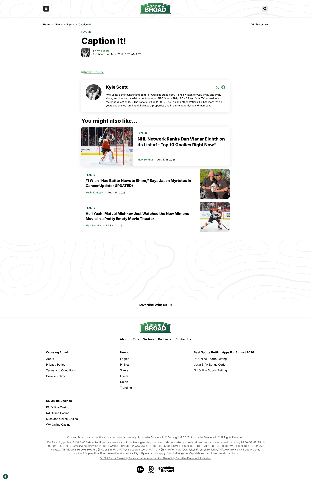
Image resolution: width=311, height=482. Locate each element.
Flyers (86, 31)
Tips (136, 339)
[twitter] (217, 87)
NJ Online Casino (57, 413)
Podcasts (164, 339)
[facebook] (223, 87)
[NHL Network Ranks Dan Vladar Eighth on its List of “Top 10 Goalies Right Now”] (107, 146)
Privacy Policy (55, 364)
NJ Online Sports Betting (210, 370)
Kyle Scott (103, 50)
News (124, 352)
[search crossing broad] (265, 9)
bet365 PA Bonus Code (210, 364)
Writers (148, 339)
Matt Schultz (145, 159)
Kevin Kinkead (94, 192)
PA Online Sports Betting (210, 359)
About (124, 339)
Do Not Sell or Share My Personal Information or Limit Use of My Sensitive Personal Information (155, 458)
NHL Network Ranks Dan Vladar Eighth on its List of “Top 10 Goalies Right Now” (181, 141)
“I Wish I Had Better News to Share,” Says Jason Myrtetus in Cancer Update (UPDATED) (138, 183)
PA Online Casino (57, 407)
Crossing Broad (57, 352)
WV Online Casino (58, 424)
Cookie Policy (55, 376)
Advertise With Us (152, 305)
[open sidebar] (46, 9)
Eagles (124, 359)
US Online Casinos (59, 401)
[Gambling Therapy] (166, 469)
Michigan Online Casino (62, 419)
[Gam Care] (151, 469)
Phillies (124, 364)
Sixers (124, 370)
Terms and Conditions (61, 370)
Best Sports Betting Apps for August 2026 (224, 352)
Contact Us (183, 339)
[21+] (140, 469)
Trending (126, 387)
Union (124, 382)
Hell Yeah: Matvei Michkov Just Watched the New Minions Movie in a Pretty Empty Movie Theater (137, 216)
